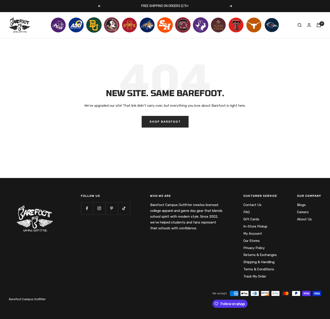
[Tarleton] (200, 25)
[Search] (300, 25)
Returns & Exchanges (260, 255)
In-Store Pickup (255, 226)
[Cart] (319, 25)
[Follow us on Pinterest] (112, 208)
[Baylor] (94, 25)
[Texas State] (218, 25)
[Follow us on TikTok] (124, 208)
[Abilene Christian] (58, 25)
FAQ (246, 212)
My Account (252, 234)
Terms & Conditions (258, 269)
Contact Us (252, 205)
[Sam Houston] (165, 25)
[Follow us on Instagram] (99, 208)
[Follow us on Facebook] (87, 208)
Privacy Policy (254, 248)
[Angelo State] (76, 25)
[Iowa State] (129, 25)
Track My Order (254, 276)
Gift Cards (251, 219)
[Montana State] (147, 25)
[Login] (309, 25)
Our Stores (251, 241)
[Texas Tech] (236, 25)
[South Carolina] (183, 25)
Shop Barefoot (165, 121)
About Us (304, 219)
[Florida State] (111, 25)
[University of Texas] (254, 25)
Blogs (301, 205)
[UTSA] (271, 25)
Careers (303, 212)
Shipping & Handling (259, 262)
